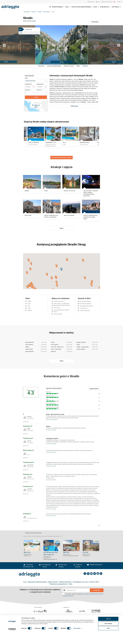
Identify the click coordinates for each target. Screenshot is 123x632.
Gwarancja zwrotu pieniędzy (62, 565)
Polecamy (85, 66)
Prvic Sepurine (54, 344)
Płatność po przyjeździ (78, 565)
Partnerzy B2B (93, 582)
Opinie (78, 66)
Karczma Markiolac (85, 310)
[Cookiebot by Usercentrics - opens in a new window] (12, 629)
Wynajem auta (105, 7)
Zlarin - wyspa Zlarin (56, 349)
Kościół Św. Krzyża (58, 301)
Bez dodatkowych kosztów (46, 565)
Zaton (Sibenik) (29, 344)
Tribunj (78, 344)
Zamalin (30, 310)
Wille (67, 7)
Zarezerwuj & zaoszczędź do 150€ (28, 565)
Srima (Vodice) (29, 349)
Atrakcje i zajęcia (69, 66)
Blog (70, 584)
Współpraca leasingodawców (59, 584)
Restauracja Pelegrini (85, 301)
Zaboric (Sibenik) (81, 349)
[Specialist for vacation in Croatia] (29, 574)
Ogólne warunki (52, 582)
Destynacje (116, 7)
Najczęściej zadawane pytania (37, 582)
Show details (77, 628)
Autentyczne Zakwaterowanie (82, 7)
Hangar (29, 301)
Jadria (29, 308)
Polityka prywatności (65, 582)
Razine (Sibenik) (29, 351)
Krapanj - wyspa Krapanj (83, 347)
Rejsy (96, 7)
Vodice (52, 342)
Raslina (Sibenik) (29, 342)
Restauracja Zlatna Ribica (86, 306)
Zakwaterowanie (57, 7)
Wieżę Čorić (57, 307)
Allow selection (108, 623)
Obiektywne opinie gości (95, 564)
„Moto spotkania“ (58, 314)
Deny (108, 628)
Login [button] (98, 1)
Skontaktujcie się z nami (80, 582)
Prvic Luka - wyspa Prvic (57, 347)
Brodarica (53, 351)
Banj (29, 306)
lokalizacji (41, 66)
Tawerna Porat (83, 308)
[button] (114, 2)
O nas (25, 582)
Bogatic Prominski (81, 342)
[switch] (44, 628)
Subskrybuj (97, 590)
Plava (29, 303)
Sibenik (27, 347)
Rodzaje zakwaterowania (54, 66)
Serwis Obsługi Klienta (107, 1)
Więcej (21, 32)
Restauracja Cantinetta (85, 303)
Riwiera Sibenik (32, 21)
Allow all (108, 618)
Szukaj (36, 97)
